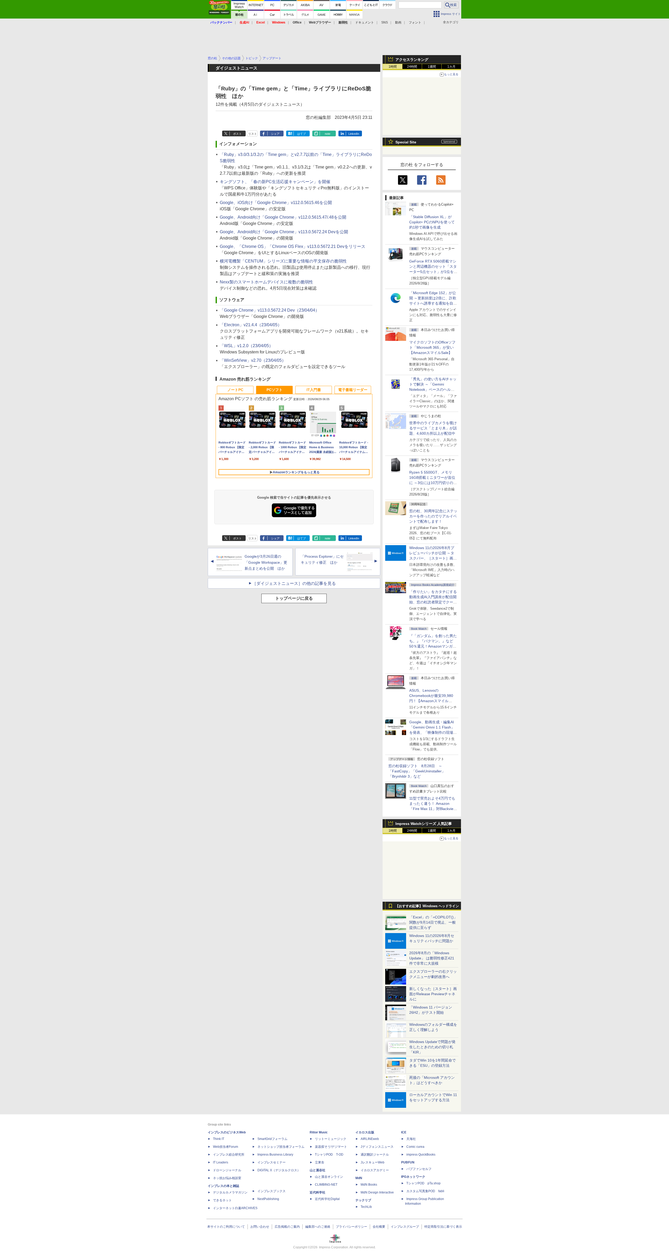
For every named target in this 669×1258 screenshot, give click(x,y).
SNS (384, 22)
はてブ (301, 133)
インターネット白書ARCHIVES (235, 1208)
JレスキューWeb (372, 1162)
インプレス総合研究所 (228, 1154)
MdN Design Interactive (377, 1192)
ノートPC (235, 390)
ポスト (237, 133)
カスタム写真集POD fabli (425, 1191)
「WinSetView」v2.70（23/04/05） (253, 360)
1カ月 (451, 66)
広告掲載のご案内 (287, 1226)
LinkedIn (353, 133)
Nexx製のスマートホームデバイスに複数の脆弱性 (266, 282)
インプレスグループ (405, 1226)
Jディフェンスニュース (377, 1147)
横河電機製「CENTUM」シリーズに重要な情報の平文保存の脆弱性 (283, 261)
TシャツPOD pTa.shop (423, 1183)
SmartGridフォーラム (272, 1139)
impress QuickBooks (420, 1154)
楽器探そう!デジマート (331, 1147)
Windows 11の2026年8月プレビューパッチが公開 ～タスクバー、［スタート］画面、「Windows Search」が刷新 (432, 558)
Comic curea (415, 1147)
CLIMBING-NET (326, 1184)
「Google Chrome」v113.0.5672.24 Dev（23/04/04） (269, 310)
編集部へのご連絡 (317, 1226)
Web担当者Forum (225, 1147)
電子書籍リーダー (352, 390)
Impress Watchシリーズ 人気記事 (423, 824)
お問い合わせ (259, 1226)
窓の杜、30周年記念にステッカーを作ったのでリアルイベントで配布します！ (433, 516)
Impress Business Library (275, 1154)
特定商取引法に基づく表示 (443, 1226)
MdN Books (369, 1184)
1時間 (393, 66)
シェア (275, 133)
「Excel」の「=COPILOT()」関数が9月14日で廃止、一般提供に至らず (433, 922)
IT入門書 (314, 390)
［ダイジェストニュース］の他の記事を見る (294, 583)
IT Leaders (220, 1162)
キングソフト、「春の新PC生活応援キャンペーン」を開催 (275, 181)
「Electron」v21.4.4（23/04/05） (251, 325)
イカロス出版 (364, 1132)
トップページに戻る (294, 598)
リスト (252, 133)
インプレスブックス (271, 1191)
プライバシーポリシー (351, 1226)
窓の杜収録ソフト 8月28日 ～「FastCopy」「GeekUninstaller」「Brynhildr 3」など (416, 771)
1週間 (432, 66)
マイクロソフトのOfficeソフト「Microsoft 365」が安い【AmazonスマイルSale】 (432, 347)
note (327, 133)
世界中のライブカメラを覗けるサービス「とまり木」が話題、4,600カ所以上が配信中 (433, 428)
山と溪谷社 (317, 1170)
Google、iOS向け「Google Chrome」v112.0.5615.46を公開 (276, 202)
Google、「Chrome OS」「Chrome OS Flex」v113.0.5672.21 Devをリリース (292, 246)
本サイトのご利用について (226, 1226)
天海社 (411, 1139)
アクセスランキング (411, 59)
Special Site (405, 142)
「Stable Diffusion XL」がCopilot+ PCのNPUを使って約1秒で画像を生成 (432, 222)
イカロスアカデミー (375, 1170)
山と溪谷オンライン (329, 1177)
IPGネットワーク (413, 1177)
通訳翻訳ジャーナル (375, 1154)
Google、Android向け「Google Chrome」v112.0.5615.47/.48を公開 (283, 217)
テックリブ (363, 1200)
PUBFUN (407, 1162)
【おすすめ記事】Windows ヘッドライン (427, 906)
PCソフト (274, 390)
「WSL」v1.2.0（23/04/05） (246, 345)
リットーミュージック (330, 1139)
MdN (358, 1178)
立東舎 (319, 1162)
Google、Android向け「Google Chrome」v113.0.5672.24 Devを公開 (284, 232)
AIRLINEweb (370, 1139)
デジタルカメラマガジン (230, 1192)
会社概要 (379, 1226)
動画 (398, 22)
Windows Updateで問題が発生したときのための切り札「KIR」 (432, 1047)
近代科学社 (317, 1192)
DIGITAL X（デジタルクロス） (278, 1170)
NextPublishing (268, 1199)
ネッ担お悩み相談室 (227, 1178)
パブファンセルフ (418, 1169)
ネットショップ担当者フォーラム (280, 1147)
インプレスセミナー (271, 1162)
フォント (415, 22)
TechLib (366, 1207)
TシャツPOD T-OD (329, 1154)
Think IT (218, 1139)
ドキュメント (364, 22)
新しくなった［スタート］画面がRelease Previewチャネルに (433, 994)
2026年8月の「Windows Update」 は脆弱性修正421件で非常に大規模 (431, 958)
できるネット (222, 1200)
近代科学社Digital (327, 1199)
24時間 (412, 66)
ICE (403, 1132)
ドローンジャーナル (227, 1170)
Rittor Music (319, 1132)
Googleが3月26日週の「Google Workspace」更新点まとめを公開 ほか (266, 562)
